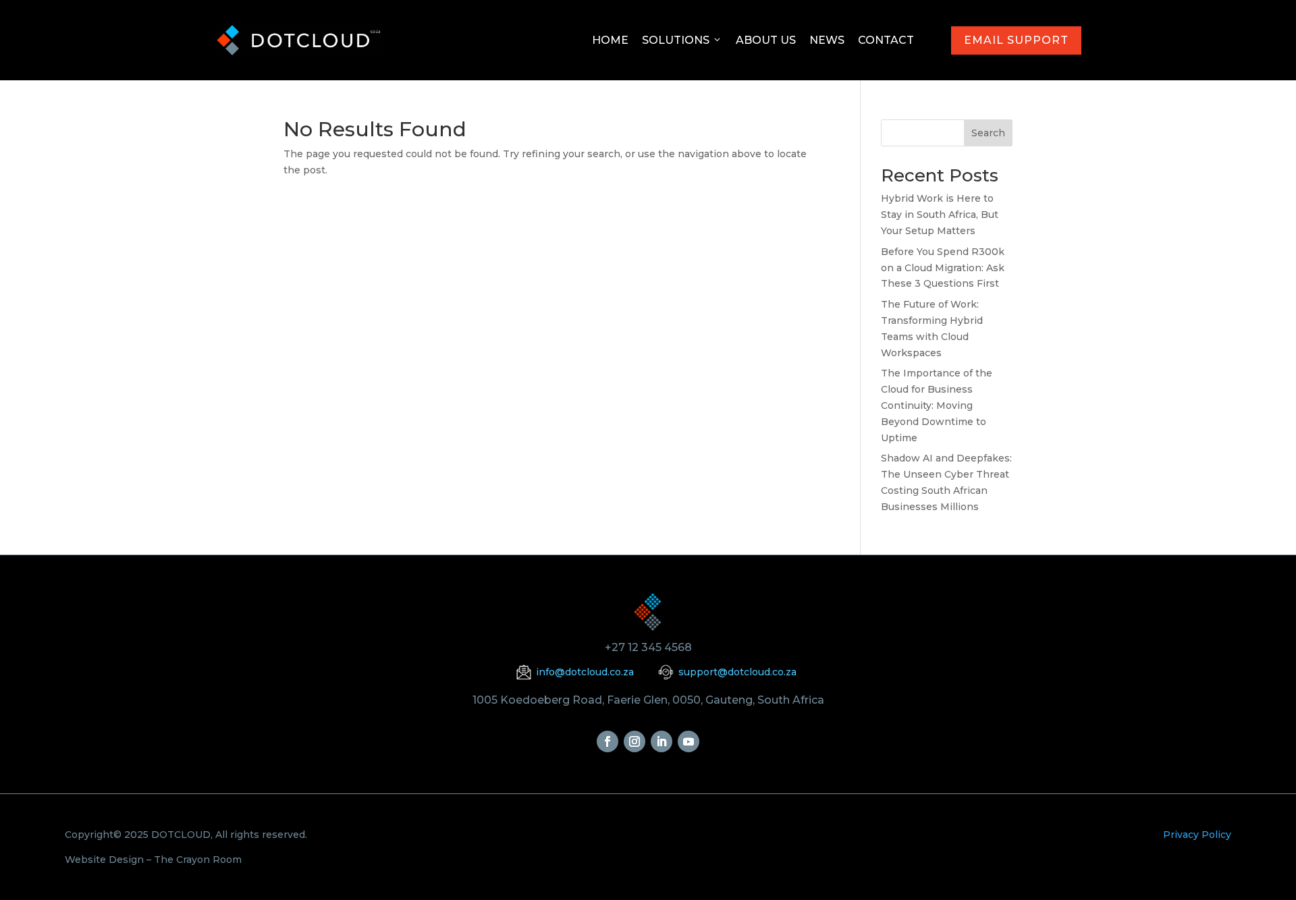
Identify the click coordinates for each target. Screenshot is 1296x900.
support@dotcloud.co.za (737, 672)
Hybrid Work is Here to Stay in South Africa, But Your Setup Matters (939, 214)
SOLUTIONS (675, 40)
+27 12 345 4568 (648, 647)
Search (988, 133)
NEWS (826, 40)
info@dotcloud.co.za (585, 672)
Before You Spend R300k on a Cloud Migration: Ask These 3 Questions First (942, 268)
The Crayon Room (198, 859)
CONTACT (886, 40)
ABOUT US (766, 40)
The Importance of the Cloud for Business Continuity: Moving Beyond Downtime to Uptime (936, 405)
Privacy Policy (1197, 834)
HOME (610, 40)
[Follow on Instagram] (634, 741)
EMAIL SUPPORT (1016, 40)
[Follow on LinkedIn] (661, 741)
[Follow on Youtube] (688, 741)
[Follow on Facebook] (607, 741)
